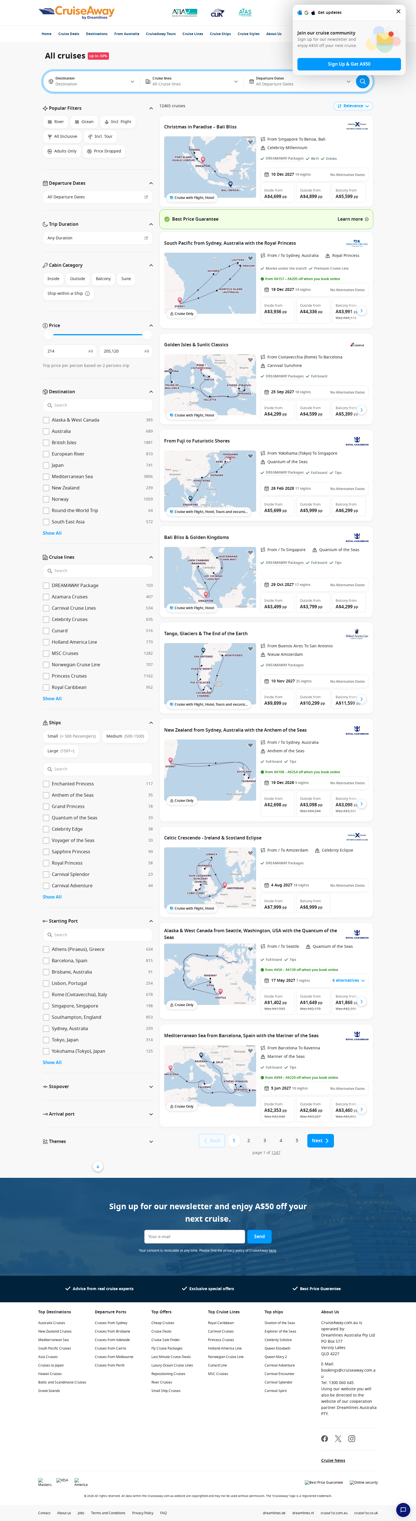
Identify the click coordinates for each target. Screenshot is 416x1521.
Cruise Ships (220, 33)
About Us (274, 33)
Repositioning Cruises (168, 1373)
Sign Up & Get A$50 (349, 64)
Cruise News (333, 1461)
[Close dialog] (398, 12)
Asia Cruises (48, 1356)
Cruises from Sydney (111, 1322)
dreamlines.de (274, 1513)
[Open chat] (403, 1510)
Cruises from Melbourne (114, 1356)
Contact (44, 1513)
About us (64, 1513)
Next (317, 1140)
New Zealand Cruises (55, 1331)
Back (215, 1140)
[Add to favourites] (250, 142)
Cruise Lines (193, 33)
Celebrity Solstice (278, 1339)
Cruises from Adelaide (112, 1339)
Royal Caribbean (221, 1322)
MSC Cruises (218, 1373)
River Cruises (161, 1382)
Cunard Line (217, 1365)
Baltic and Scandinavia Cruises (62, 1382)
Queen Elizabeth (277, 1348)
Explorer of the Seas (280, 1331)
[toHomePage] (76, 13)
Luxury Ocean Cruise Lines (172, 1365)
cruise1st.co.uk (366, 1513)
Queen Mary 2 (276, 1356)
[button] (98, 108)
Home (47, 33)
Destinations (97, 33)
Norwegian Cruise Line (226, 1356)
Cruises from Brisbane (112, 1331)
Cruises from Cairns (110, 1348)
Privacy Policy (142, 1513)
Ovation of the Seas (280, 1322)
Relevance (353, 106)
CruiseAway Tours (161, 33)
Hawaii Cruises (50, 1373)
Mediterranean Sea (53, 1339)
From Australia (126, 33)
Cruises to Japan (51, 1365)
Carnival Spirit (276, 1390)
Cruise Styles (249, 33)
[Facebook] (324, 1439)
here (272, 1250)
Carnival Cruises (221, 1331)
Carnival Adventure (280, 1365)
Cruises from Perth (110, 1365)
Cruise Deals (68, 33)
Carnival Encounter (280, 1373)
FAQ (163, 1513)
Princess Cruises (221, 1339)
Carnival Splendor (279, 1382)
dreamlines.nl (303, 1513)
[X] (338, 1439)
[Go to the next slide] (361, 310)
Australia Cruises (51, 1322)
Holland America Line (225, 1348)
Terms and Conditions (108, 1513)
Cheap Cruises (162, 1322)
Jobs (81, 1513)
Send (259, 1236)
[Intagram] (351, 1439)
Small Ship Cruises (166, 1390)
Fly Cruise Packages (167, 1348)
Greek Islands (49, 1390)
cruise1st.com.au (334, 1513)
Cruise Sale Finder (165, 1339)
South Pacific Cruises (54, 1348)
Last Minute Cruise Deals (171, 1356)
